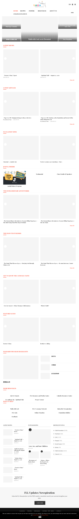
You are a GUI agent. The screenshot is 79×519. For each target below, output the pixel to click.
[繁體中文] (72, 4)
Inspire (31, 11)
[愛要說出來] (20, 367)
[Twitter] (66, 13)
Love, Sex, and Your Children (38, 446)
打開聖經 (53, 365)
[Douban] (74, 13)
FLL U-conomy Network (39, 409)
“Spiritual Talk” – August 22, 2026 (49, 75)
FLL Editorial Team (7, 119)
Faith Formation (59, 430)
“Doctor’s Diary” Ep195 (19, 468)
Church (57, 454)
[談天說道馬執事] (45, 376)
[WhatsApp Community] (11, 22)
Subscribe (40, 503)
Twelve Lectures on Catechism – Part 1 (51, 162)
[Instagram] (67, 13)
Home (15, 11)
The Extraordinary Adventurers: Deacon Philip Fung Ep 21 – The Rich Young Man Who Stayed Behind (20, 221)
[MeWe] (72, 13)
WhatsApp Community (11, 26)
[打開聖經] (45, 367)
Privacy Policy (45, 515)
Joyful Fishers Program (15, 186)
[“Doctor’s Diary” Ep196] (7, 432)
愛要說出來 (6, 382)
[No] (77, 515)
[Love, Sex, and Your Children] (39, 436)
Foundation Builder (64, 413)
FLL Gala (14, 413)
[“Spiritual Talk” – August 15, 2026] (7, 479)
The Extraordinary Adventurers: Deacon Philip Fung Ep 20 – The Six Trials (57, 221)
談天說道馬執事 (55, 373)
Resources (42, 11)
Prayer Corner (39, 400)
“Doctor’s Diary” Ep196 (10, 75)
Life (56, 437)
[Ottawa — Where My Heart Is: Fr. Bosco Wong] (45, 454)
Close (40, 517)
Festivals (57, 433)
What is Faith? (44, 306)
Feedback (14, 416)
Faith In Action (59, 450)
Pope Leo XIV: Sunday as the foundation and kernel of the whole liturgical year (56, 118)
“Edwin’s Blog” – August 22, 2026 (18, 459)
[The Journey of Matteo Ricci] (33, 454)
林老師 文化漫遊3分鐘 (11, 39)
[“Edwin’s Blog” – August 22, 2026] (7, 460)
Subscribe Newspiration (64, 409)
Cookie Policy (36, 515)
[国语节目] (45, 359)
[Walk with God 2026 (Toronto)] (39, 28)
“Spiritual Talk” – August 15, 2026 (19, 477)
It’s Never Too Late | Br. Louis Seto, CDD (67, 25)
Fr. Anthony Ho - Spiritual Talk (14, 400)
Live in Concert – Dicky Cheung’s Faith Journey (16, 306)
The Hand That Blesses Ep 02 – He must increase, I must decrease (56, 264)
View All (72, 80)
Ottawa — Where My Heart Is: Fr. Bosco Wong (44, 462)
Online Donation (20, 14)
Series (56, 447)
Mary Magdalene (67, 39)
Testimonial (39, 174)
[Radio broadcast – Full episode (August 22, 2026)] (7, 451)
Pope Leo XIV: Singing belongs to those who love (17, 118)
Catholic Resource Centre (64, 396)
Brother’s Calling (45, 343)
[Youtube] (69, 13)
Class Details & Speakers (64, 174)
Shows (22, 11)
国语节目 (53, 356)
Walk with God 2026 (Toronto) (39, 39)
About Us (53, 11)
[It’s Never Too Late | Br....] (67, 22)
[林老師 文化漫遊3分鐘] (11, 35)
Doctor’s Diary (7, 343)
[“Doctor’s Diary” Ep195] (7, 470)
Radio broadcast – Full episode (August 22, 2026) (19, 450)
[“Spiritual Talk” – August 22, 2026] (7, 442)
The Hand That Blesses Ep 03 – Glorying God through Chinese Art (18, 264)
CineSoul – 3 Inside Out (10, 162)
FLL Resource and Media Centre (39, 396)
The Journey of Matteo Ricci (32, 461)
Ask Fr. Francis (14, 396)
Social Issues (58, 444)
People (57, 440)
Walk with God (14, 409)
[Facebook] (64, 13)
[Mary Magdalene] (67, 35)
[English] (69, 4)
